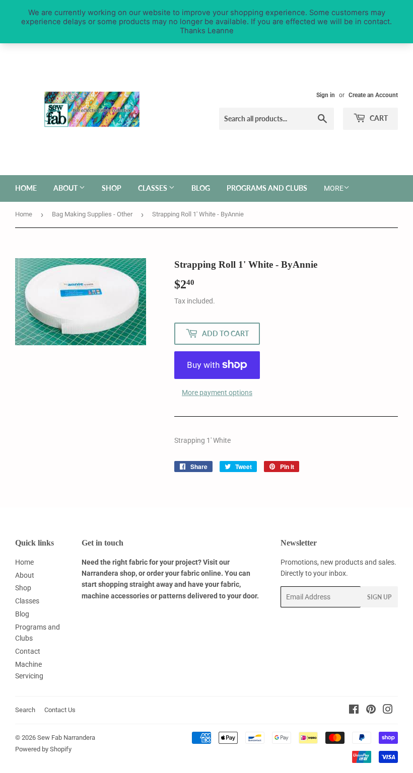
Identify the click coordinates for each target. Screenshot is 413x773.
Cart (378, 118)
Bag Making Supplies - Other (92, 214)
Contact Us (60, 710)
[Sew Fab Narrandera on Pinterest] (371, 711)
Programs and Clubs (267, 188)
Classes (153, 188)
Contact (27, 651)
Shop (111, 188)
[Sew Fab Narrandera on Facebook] (354, 711)
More (333, 188)
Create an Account (373, 95)
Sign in (325, 95)
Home (26, 188)
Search (25, 710)
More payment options (217, 393)
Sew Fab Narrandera (66, 737)
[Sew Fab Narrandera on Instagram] (388, 711)
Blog (200, 188)
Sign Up (379, 597)
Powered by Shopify (43, 749)
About (66, 188)
